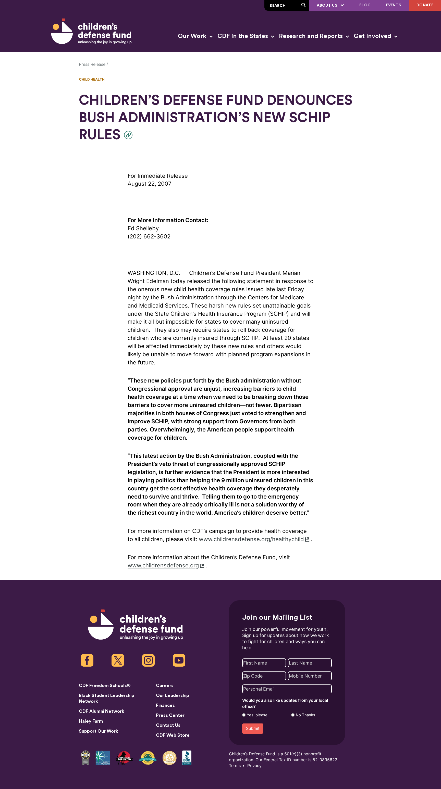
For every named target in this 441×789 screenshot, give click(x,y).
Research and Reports (311, 36)
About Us (327, 5)
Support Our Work (98, 731)
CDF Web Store (173, 735)
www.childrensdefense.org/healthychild (251, 539)
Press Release (92, 64)
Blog (365, 5)
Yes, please (257, 715)
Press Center (170, 715)
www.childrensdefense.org (163, 565)
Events (393, 5)
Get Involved (373, 36)
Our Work (193, 36)
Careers (165, 685)
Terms (235, 766)
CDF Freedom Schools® (105, 685)
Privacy (254, 766)
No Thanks (305, 715)
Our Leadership (172, 695)
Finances (165, 705)
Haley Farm (91, 721)
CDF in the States (243, 36)
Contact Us (168, 725)
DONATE (424, 5)
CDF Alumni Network (101, 711)
